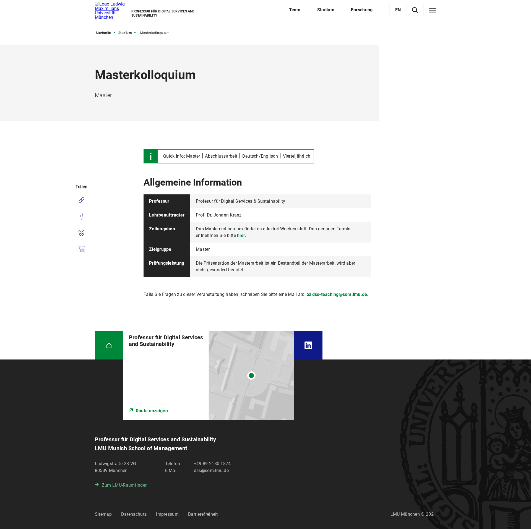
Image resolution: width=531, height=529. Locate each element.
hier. (241, 235)
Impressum (167, 514)
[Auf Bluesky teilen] (81, 233)
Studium (125, 33)
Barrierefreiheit (203, 514)
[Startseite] (109, 345)
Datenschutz (134, 514)
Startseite (103, 33)
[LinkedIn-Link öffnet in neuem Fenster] (308, 345)
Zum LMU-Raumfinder (124, 485)
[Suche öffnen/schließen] (415, 10)
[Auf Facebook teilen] (81, 216)
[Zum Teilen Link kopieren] (81, 200)
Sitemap (103, 514)
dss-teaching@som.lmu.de (339, 294)
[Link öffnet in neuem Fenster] (208, 375)
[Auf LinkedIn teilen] (81, 249)
